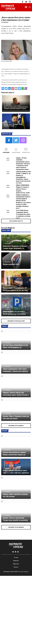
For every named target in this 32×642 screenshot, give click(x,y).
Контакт (16, 567)
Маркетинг (16, 564)
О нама (16, 557)
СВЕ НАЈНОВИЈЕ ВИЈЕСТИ (16, 221)
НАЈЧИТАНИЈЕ (16, 152)
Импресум (16, 560)
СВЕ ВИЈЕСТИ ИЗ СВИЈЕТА (16, 425)
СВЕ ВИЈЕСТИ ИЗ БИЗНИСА (16, 527)
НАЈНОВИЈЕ (6, 152)
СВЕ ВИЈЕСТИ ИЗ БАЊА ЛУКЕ (16, 321)
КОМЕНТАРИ (26, 152)
